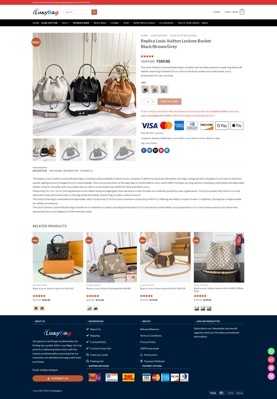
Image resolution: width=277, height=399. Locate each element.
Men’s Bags (100, 23)
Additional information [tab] (63, 170)
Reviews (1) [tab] (86, 170)
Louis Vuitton (49, 23)
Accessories (166, 23)
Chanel (114, 23)
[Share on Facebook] (144, 150)
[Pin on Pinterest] (161, 150)
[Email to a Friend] (155, 150)
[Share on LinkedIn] (167, 150)
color (143, 83)
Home (36, 23)
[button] (216, 12)
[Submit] (94, 12)
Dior (126, 23)
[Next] (130, 84)
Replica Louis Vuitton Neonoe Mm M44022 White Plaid (218, 290)
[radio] (146, 89)
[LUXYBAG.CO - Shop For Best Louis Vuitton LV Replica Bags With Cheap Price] (46, 12)
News (205, 23)
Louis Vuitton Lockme (183, 35)
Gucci (65, 23)
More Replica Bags (144, 23)
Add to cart (169, 101)
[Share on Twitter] (149, 150)
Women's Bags (213, 138)
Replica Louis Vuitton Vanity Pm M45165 (53, 288)
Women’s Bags (81, 23)
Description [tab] (40, 170)
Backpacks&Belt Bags (162, 138)
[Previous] (39, 84)
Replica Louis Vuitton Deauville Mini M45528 (162, 288)
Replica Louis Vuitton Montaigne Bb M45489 (108, 288)
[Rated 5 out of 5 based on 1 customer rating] (192, 56)
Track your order (188, 23)
